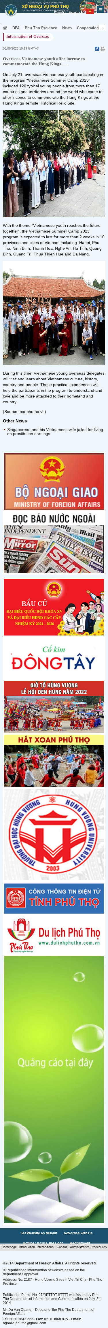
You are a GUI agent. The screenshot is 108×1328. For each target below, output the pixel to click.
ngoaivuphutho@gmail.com (24, 1323)
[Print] (103, 49)
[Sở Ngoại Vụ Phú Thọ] (11, 17)
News (67, 28)
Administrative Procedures (88, 1247)
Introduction (26, 1247)
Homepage (9, 1247)
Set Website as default (38, 1233)
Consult (62, 1247)
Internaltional (46, 1247)
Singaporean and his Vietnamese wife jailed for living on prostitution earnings (55, 432)
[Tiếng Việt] (90, 10)
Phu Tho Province (41, 28)
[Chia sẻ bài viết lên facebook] (98, 49)
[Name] (54, 677)
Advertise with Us (78, 1233)
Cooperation (88, 28)
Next (101, 27)
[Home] (5, 28)
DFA (16, 28)
